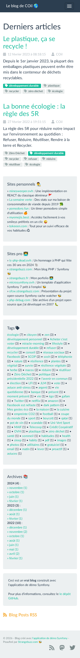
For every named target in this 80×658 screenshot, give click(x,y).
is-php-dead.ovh (20, 260)
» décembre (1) (17, 509)
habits (33, 440)
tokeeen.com (18, 226)
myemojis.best (19, 217)
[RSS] (51, 649)
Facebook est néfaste (21, 405)
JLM (43, 383)
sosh (47, 356)
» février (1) (14, 501)
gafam (66, 396)
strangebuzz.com (20, 269)
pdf (47, 440)
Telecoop (35, 427)
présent (53, 392)
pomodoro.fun (19, 208)
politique (45, 374)
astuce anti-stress (19, 387)
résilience (36, 361)
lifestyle (57, 343)
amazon (53, 400)
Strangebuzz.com (28, 642)
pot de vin (16, 422)
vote (57, 383)
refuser (33, 158)
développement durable (23, 85)
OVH (17, 431)
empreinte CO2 (24, 414)
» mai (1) (12, 549)
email (10, 449)
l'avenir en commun (54, 378)
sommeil (28, 436)
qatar (64, 418)
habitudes (47, 436)
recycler (13, 91)
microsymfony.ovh (21, 282)
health (66, 436)
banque (36, 392)
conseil (30, 352)
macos (29, 370)
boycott (48, 418)
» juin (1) (12, 496)
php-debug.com (19, 300)
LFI (31, 383)
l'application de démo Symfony (49, 638)
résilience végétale (53, 365)
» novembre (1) (17, 487)
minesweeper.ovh (21, 191)
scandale (37, 422)
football (48, 414)
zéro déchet (35, 91)
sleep (17, 440)
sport (31, 418)
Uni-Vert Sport (60, 422)
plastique (53, 85)
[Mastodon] (61, 649)
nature (18, 361)
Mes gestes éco (18, 409)
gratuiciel (53, 444)
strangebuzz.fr (18, 278)
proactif (57, 449)
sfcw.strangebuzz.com (24, 291)
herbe (13, 370)
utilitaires (33, 444)
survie (29, 365)
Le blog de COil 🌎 (22, 6)
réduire (50, 158)
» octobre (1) (15, 492)
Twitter (19, 400)
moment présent (18, 396)
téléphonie (65, 356)
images (61, 440)
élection (15, 383)
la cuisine (63, 409)
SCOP (32, 356)
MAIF (18, 427)
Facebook (13, 356)
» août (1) (13, 514)
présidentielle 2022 (20, 378)
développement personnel (24, 339)
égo (51, 396)
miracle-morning (33, 343)
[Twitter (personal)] (72, 649)
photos (14, 444)
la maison (42, 409)
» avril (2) (13, 553)
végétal (12, 365)
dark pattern (51, 405)
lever (40, 449)
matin (26, 449)
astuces (12, 453)
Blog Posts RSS (22, 615)
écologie (57, 91)
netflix (36, 400)
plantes (56, 361)
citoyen (32, 334)
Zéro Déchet (16, 153)
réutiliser (14, 164)
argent (43, 387)
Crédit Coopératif (61, 427)
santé (10, 436)
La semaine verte (20, 199)
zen (47, 334)
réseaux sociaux (53, 352)
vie (39, 396)
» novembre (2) (17, 531)
